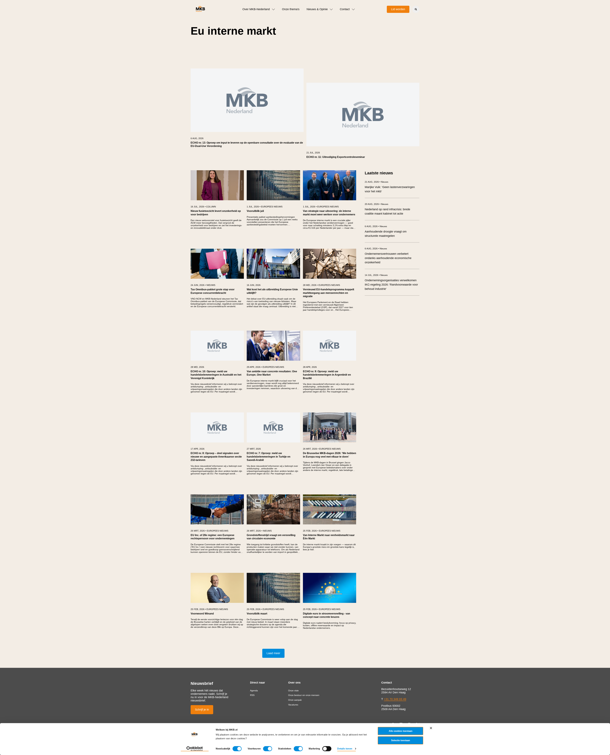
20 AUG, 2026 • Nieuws (376, 204)
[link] (247, 109)
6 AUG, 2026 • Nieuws (376, 226)
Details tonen (344, 748)
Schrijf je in (202, 709)
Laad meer (273, 653)
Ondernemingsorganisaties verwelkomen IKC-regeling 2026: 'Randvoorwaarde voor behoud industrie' (391, 284)
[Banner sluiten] (431, 728)
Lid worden (398, 9)
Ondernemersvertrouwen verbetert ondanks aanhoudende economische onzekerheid (388, 258)
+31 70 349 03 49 (395, 699)
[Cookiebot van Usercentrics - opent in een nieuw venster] (195, 748)
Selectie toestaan (400, 740)
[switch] (267, 748)
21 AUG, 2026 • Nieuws (376, 182)
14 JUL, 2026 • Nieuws (376, 275)
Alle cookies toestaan (400, 731)
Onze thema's (290, 9)
